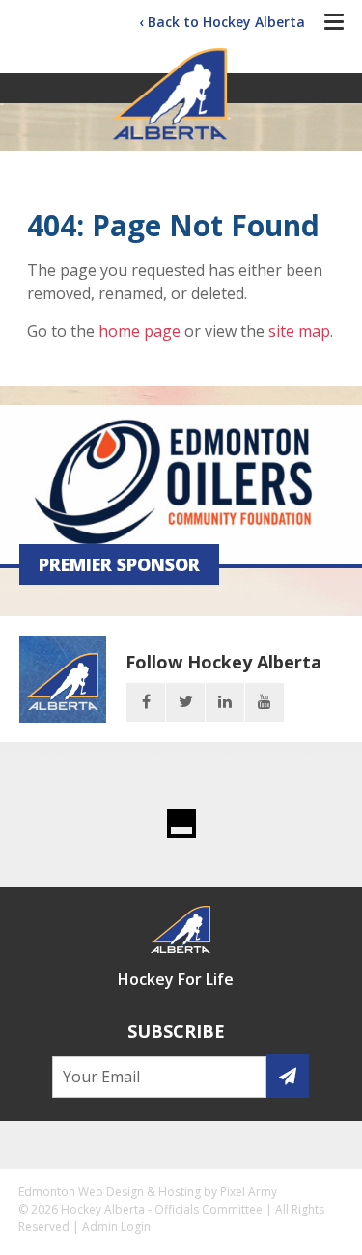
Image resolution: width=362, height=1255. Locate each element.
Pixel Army (248, 1192)
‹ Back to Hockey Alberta (222, 22)
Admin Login (116, 1226)
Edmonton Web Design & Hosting (109, 1192)
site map (299, 330)
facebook (145, 702)
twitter (185, 702)
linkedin (225, 702)
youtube (264, 702)
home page (139, 330)
